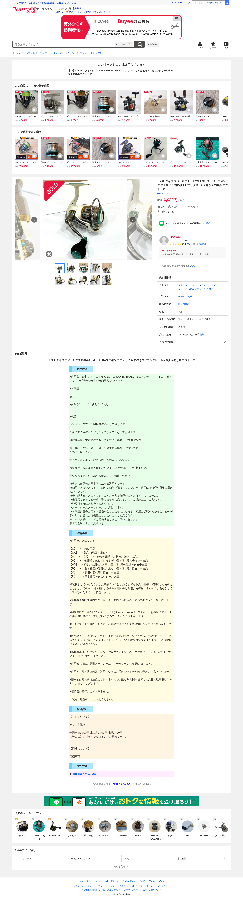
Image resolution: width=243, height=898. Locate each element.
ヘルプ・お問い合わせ (151, 890)
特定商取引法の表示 (91, 890)
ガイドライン (164, 886)
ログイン (60, 12)
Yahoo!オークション (89, 881)
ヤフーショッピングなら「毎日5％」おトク (90, 12)
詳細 (208, 223)
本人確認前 (201, 244)
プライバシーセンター (106, 886)
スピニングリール (84, 53)
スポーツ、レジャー (42, 53)
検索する (140, 44)
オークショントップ (21, 53)
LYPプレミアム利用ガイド (142, 886)
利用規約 (124, 886)
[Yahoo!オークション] (33, 8)
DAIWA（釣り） (164, 193)
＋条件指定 (153, 44)
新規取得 (77, 8)
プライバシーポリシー (83, 886)
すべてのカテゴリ (124, 44)
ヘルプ (187, 2)
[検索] (227, 2)
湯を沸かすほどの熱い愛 (216, 2)
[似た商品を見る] (49, 254)
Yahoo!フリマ (112, 881)
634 (188, 244)
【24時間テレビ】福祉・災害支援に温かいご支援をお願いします (47, 2)
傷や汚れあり (185, 304)
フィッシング (59, 53)
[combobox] (64, 44)
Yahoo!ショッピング (134, 881)
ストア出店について (112, 890)
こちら (192, 266)
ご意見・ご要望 (131, 890)
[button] (192, 342)
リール (71, 53)
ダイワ (98, 53)
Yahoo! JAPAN (174, 2)
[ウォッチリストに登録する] (34, 109)
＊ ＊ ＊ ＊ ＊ (177, 240)
